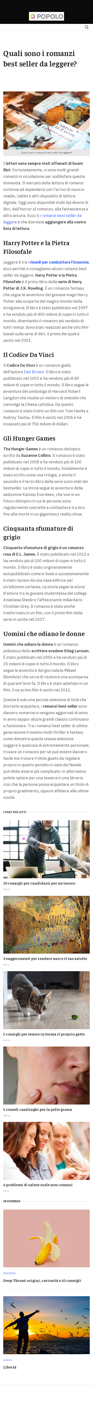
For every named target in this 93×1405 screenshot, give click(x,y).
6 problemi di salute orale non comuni (38, 1184)
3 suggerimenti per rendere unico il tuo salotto (45, 958)
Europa (7, 1360)
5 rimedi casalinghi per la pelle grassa (37, 1109)
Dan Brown (34, 371)
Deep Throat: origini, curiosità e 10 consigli (42, 1280)
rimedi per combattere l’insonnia (59, 262)
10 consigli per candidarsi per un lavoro (39, 882)
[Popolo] (46, 16)
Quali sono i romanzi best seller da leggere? (40, 58)
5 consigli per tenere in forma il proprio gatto (44, 1033)
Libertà (9, 1366)
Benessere (9, 1273)
